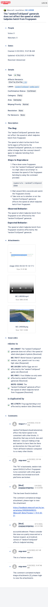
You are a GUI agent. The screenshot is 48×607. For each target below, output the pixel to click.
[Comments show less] (6, 416)
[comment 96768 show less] (10, 525)
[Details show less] (6, 70)
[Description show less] (6, 123)
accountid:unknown (20, 532)
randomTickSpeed (22, 87)
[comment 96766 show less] (10, 566)
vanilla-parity (34, 87)
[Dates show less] (6, 46)
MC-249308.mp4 (21, 296)
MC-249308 (29, 10)
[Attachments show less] (6, 240)
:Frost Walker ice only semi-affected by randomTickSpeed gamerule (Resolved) (26, 378)
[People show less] (6, 28)
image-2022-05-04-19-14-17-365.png (24, 266)
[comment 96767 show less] (10, 551)
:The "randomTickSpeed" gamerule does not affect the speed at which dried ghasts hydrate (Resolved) (27, 351)
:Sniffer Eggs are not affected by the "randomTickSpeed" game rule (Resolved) (25, 369)
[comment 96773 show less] (10, 424)
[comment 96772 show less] (10, 460)
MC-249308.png (22, 327)
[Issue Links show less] (6, 338)
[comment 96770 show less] (10, 487)
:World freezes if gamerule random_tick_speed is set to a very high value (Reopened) (26, 360)
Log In (44, 3)
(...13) (25, 82)
